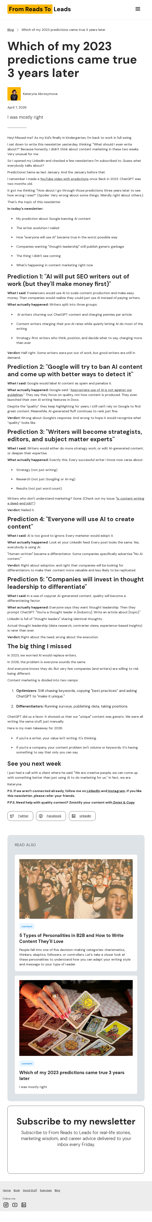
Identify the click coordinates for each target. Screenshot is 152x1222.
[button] (138, 9)
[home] (39, 9)
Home (7, 1190)
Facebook (54, 816)
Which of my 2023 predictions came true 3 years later (71, 1075)
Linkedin (85, 816)
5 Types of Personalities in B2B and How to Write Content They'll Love (71, 938)
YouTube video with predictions (64, 179)
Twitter (23, 816)
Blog (10, 29)
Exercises (46, 1190)
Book (17, 1190)
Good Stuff (30, 1190)
